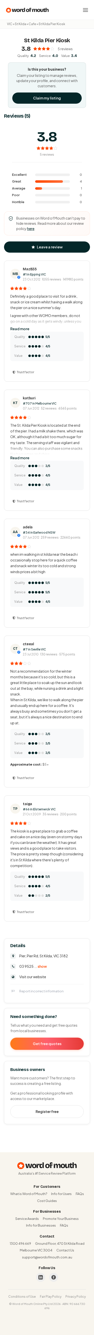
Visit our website (32, 976)
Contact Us (65, 1250)
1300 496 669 (20, 1243)
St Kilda (20, 24)
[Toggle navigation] (85, 9)
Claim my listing (47, 98)
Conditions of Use (22, 1296)
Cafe (32, 24)
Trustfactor (25, 372)
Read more (19, 328)
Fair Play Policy (50, 1296)
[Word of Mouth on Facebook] (53, 1277)
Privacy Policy (75, 1296)
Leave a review (50, 247)
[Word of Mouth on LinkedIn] (40, 1277)
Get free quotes (47, 1043)
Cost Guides (47, 1201)
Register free (47, 1111)
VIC (9, 24)
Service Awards (27, 1219)
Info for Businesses (41, 1225)
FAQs (80, 1194)
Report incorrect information (41, 991)
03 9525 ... (33, 966)
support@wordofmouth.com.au (47, 1257)
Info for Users (61, 1194)
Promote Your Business (61, 1219)
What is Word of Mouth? (28, 1194)
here (30, 228)
